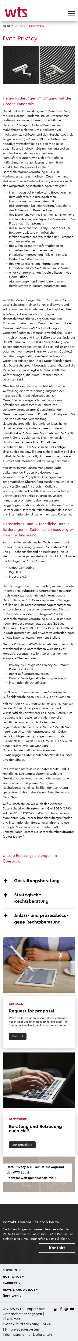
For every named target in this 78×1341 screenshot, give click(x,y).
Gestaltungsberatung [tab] (37, 881)
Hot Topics (12, 1276)
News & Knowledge (19, 1289)
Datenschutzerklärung (21, 1324)
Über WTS (10, 1296)
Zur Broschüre (22, 1144)
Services (20, 26)
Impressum (36, 1309)
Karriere (10, 1283)
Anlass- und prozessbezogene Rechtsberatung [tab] (41, 918)
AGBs (47, 1324)
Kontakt (17, 1036)
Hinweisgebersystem (22, 1329)
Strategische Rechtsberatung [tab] (31, 898)
